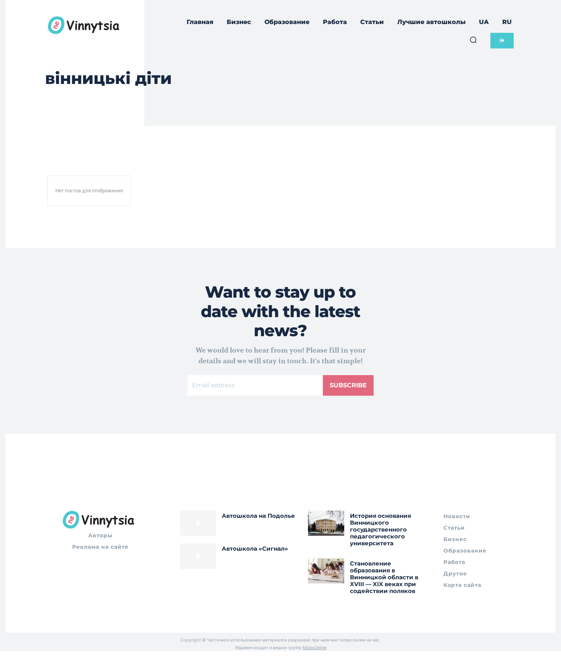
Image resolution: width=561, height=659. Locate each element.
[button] (473, 39)
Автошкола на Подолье (258, 515)
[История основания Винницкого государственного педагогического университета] (326, 523)
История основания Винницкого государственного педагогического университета (380, 529)
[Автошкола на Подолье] (198, 523)
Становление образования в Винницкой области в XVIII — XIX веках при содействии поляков (384, 577)
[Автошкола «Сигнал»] (198, 556)
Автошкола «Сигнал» (255, 548)
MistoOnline (314, 647)
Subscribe (348, 385)
